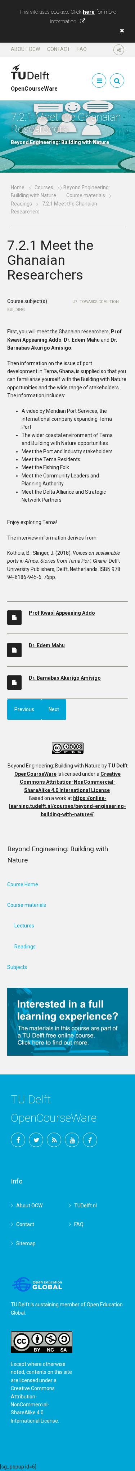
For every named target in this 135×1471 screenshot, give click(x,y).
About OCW (25, 49)
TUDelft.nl (85, 1205)
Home (17, 187)
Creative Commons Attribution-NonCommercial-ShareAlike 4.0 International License (70, 782)
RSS (54, 1140)
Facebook (18, 1140)
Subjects (17, 967)
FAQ (82, 49)
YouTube (72, 1140)
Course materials (85, 195)
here (89, 12)
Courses (44, 187)
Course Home (22, 884)
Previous (24, 709)
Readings (21, 204)
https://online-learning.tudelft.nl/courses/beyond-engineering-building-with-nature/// (67, 806)
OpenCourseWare (34, 85)
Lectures (24, 926)
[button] (120, 30)
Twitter (36, 1140)
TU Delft (90, 1140)
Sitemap (26, 1243)
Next (54, 709)
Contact (58, 49)
